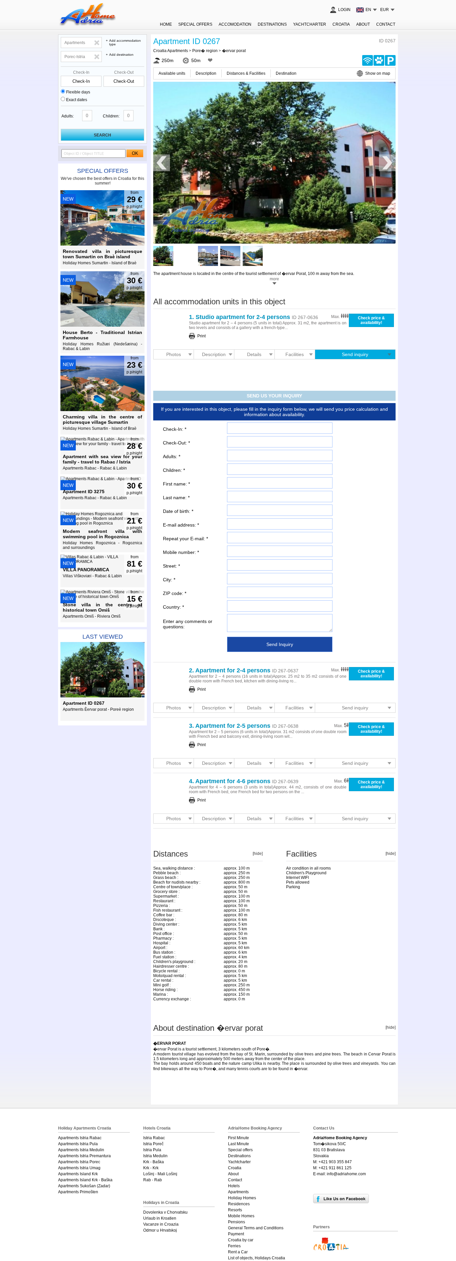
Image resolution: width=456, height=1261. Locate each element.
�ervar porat (234, 50)
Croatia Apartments (170, 50)
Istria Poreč (153, 1144)
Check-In (81, 72)
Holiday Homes (242, 1198)
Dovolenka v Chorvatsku (165, 1212)
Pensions (236, 1222)
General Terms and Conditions (255, 1228)
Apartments (238, 1192)
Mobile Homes (241, 1216)
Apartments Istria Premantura (84, 1156)
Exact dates (76, 99)
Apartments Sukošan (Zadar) (84, 1186)
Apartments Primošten (78, 1192)
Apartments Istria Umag (79, 1168)
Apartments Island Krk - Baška (85, 1180)
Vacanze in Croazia (161, 1224)
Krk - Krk (151, 1168)
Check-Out (124, 72)
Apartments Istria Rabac (79, 1138)
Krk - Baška (153, 1162)
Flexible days (78, 92)
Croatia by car (240, 1240)
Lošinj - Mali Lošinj (160, 1174)
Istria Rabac (154, 1138)
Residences (239, 1204)
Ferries (234, 1246)
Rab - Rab (152, 1180)
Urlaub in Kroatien (159, 1218)
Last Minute (238, 1144)
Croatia (341, 24)
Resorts (235, 1210)
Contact (385, 24)
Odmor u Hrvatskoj (160, 1230)
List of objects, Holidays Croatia (256, 1258)
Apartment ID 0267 (186, 41)
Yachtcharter (309, 24)
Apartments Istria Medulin (81, 1150)
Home (166, 24)
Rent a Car (238, 1252)
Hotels (234, 1186)
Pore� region (205, 50)
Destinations (272, 24)
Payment (236, 1234)
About (363, 24)
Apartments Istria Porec (79, 1162)
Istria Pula (152, 1150)
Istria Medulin (155, 1156)
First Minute (238, 1138)
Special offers (102, 171)
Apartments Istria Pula (78, 1144)
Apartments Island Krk (78, 1174)
